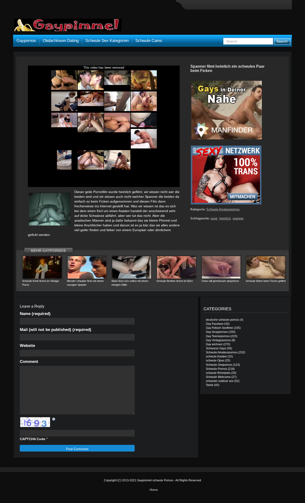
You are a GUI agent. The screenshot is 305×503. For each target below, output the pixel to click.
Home (154, 490)
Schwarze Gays (216, 348)
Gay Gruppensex (217, 332)
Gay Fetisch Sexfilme (219, 328)
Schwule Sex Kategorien (107, 40)
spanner (238, 218)
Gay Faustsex (215, 323)
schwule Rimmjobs (218, 373)
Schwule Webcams (218, 377)
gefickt (33, 235)
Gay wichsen (214, 344)
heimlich (125, 192)
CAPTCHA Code (32, 439)
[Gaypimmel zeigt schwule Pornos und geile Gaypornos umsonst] (68, 27)
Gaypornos (26, 40)
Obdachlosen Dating (61, 40)
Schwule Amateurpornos (223, 209)
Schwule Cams (148, 40)
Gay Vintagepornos (218, 340)
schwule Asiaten (216, 356)
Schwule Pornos (216, 369)
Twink (209, 385)
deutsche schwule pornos (222, 319)
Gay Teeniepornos (218, 336)
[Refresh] (53, 419)
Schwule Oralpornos (219, 364)
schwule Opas (215, 360)
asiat (214, 218)
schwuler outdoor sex (220, 381)
